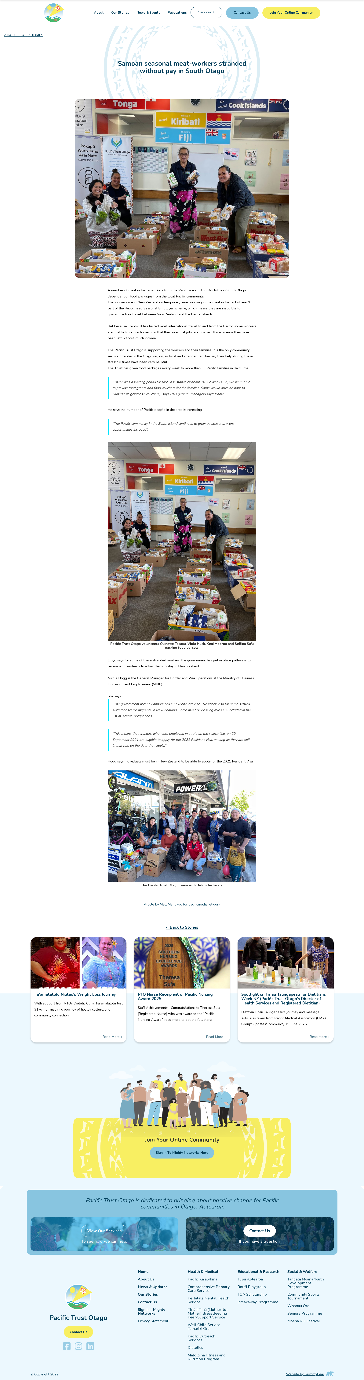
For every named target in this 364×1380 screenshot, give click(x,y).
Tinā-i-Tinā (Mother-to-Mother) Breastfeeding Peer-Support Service (208, 1313)
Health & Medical (203, 1272)
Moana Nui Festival (303, 1321)
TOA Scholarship (252, 1294)
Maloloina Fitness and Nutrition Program (207, 1357)
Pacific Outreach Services (201, 1338)
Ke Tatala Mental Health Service (208, 1300)
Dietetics (195, 1348)
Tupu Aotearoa (250, 1279)
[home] (58, 13)
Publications (177, 12)
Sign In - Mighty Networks (151, 1311)
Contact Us (147, 1302)
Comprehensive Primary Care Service (209, 1289)
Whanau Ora (298, 1306)
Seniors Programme (304, 1313)
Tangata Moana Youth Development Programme (305, 1283)
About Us (146, 1279)
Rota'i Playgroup (252, 1287)
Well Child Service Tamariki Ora (204, 1327)
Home (143, 1272)
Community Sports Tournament (303, 1296)
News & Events (148, 12)
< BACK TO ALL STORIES (23, 35)
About (99, 12)
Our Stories (120, 12)
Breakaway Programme (258, 1302)
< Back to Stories (182, 927)
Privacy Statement (153, 1321)
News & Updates (152, 1287)
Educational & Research (258, 1272)
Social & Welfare (302, 1272)
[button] (206, 13)
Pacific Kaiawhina (202, 1279)
